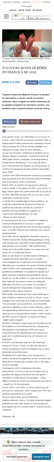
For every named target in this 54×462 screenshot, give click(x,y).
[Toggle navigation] (6, 16)
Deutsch (7, 2)
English (17, 2)
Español (26, 2)
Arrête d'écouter (31, 121)
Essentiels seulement (17, 456)
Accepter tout (41, 456)
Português (26, 6)
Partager (33, 82)
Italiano (46, 2)
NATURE (5, 82)
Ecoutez (10, 121)
